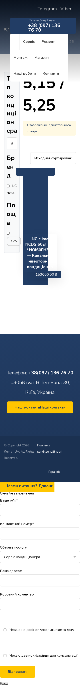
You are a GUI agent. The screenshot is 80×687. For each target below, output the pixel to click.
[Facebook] (36, 421)
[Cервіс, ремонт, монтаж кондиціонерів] (7, 13)
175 (13, 241)
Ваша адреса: (11, 570)
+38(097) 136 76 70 (50, 373)
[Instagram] (41, 421)
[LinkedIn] (38, 421)
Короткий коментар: (17, 594)
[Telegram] (44, 421)
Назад (4, 683)
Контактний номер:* (17, 524)
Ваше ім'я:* (9, 500)
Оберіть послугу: (13, 547)
